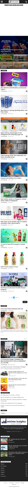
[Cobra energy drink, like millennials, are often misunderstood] (14, 147)
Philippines (17, 70)
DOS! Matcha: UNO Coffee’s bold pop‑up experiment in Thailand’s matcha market (14, 400)
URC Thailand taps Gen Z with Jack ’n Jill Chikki (10, 395)
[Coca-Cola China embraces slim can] (14, 320)
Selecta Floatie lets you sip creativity (20, 60)
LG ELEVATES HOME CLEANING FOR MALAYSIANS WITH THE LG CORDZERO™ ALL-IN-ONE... (13, 361)
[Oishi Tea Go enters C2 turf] (14, 258)
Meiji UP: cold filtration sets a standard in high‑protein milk (12, 397)
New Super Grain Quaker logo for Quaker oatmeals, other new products (14, 222)
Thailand (2, 468)
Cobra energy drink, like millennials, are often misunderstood (13, 156)
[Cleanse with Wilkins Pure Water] (14, 170)
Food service (3, 476)
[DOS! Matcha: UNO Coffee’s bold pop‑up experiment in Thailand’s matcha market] (4, 454)
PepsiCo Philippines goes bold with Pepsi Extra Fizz (12, 50)
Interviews (17, 482)
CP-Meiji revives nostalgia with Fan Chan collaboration (11, 403)
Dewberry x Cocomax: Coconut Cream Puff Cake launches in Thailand (13, 406)
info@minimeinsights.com (16, 431)
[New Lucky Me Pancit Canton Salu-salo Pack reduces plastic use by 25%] (4, 380)
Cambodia (14, 5)
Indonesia (2, 470)
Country (12, 70)
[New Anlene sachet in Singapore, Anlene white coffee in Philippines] (14, 191)
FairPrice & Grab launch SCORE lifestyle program (13, 288)
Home (9, 70)
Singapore (3, 472)
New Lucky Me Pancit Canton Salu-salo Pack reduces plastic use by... (17, 379)
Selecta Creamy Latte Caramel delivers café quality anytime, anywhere (20, 66)
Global (21, 5)
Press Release (3, 466)
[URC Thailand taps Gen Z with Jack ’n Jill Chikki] (4, 441)
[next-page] (3, 335)
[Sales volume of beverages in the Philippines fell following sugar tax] (14, 124)
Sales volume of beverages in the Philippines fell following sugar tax (12, 133)
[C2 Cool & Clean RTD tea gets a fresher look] (14, 236)
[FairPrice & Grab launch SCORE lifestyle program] (14, 279)
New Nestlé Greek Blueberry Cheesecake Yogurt (14, 88)
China (18, 5)
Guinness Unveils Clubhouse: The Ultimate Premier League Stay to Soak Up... (17, 373)
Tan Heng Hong (4, 53)
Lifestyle (2, 474)
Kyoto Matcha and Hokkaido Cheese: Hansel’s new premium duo (7, 66)
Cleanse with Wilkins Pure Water (11, 178)
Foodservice (14, 484)
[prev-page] (1, 335)
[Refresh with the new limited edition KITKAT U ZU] (4, 387)
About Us (5, 482)
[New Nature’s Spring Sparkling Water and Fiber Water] (14, 102)
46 (11, 297)
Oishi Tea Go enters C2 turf (9, 267)
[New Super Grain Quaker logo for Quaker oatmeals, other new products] (14, 213)
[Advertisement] (14, 21)
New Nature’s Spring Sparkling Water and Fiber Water (14, 111)
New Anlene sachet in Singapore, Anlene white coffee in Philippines (13, 200)
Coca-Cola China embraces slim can (12, 309)
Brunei (10, 5)
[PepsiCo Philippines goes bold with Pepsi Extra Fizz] (14, 45)
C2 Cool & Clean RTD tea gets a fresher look (13, 245)
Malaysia (2, 464)
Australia (6, 5)
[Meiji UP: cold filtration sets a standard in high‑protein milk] (4, 447)
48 (16, 297)
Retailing (22, 482)
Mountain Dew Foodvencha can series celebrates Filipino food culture (7, 59)
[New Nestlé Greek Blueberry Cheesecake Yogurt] (14, 79)
